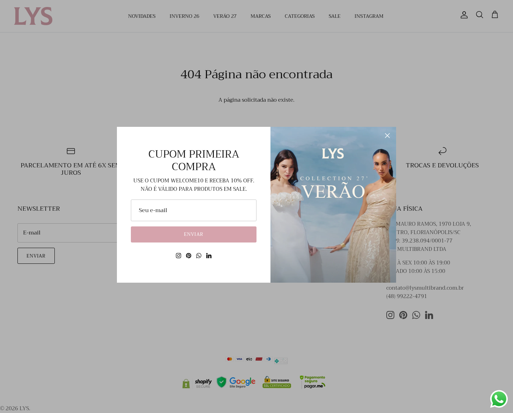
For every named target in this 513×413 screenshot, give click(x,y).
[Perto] (387, 135)
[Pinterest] (188, 255)
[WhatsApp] (198, 255)
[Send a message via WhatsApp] (499, 399)
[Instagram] (178, 255)
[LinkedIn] (208, 255)
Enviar (193, 234)
